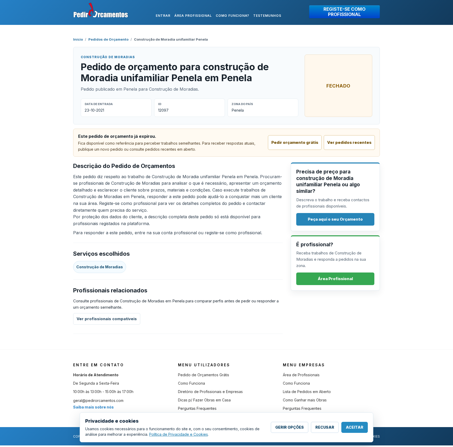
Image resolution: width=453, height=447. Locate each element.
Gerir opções (289, 427)
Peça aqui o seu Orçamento (335, 219)
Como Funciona (191, 383)
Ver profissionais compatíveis (107, 318)
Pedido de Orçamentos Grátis (203, 375)
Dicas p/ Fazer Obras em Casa (204, 400)
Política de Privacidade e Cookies (178, 434)
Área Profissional (335, 278)
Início (78, 39)
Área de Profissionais (301, 375)
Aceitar (354, 427)
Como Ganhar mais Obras (305, 400)
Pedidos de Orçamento (108, 39)
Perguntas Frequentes (197, 408)
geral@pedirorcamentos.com (98, 400)
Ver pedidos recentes (349, 142)
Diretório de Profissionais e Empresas (210, 391)
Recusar (324, 427)
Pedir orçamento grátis (294, 142)
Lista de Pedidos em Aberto (307, 391)
